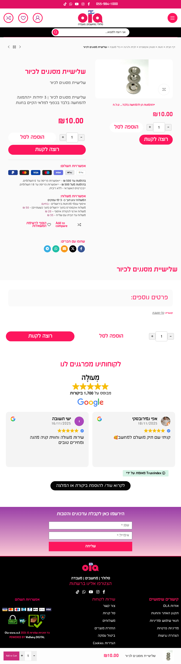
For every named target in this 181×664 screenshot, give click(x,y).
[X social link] (72, 248)
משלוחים (109, 621)
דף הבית (170, 47)
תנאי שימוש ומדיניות (164, 621)
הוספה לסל (126, 127)
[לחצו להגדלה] (164, 89)
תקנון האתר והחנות (165, 613)
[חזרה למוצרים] (14, 47)
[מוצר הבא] (9, 47)
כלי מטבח (115, 47)
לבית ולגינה (129, 47)
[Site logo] (90, 18)
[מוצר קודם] (20, 47)
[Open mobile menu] (172, 18)
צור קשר (109, 606)
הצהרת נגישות (168, 636)
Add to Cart (11, 656)
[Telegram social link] (47, 248)
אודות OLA (171, 606)
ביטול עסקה (106, 636)
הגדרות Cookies (104, 643)
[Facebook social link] (88, 4)
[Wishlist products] (23, 18)
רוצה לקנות (156, 139)
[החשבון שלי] (37, 18)
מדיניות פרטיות (168, 628)
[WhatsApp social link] (71, 4)
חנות (160, 47)
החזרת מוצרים (105, 628)
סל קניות (109, 613)
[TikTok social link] (65, 4)
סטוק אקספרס (147, 47)
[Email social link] (64, 248)
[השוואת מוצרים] (8, 18)
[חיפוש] (56, 32)
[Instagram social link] (83, 4)
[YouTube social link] (77, 4)
